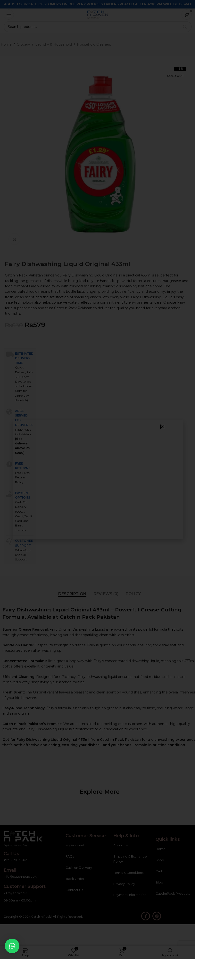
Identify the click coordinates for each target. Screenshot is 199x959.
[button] (12, 946)
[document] (97, 479)
